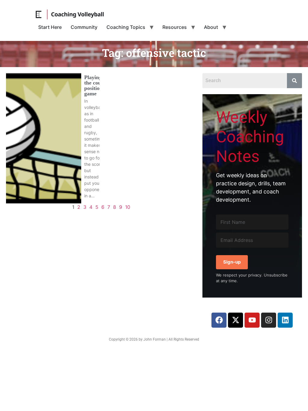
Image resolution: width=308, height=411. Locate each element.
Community (84, 27)
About (211, 27)
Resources (174, 27)
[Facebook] (218, 320)
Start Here (50, 27)
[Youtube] (252, 320)
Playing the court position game (94, 85)
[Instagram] (268, 320)
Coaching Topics (125, 27)
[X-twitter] (235, 320)
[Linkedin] (285, 320)
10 (127, 207)
